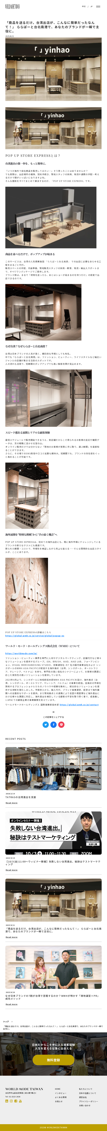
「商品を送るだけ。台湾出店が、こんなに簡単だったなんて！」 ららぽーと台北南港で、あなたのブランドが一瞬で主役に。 (53, 1027)
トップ (6, 1021)
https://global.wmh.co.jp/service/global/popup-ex (34, 635)
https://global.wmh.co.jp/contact (79, 704)
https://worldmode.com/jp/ (21, 653)
